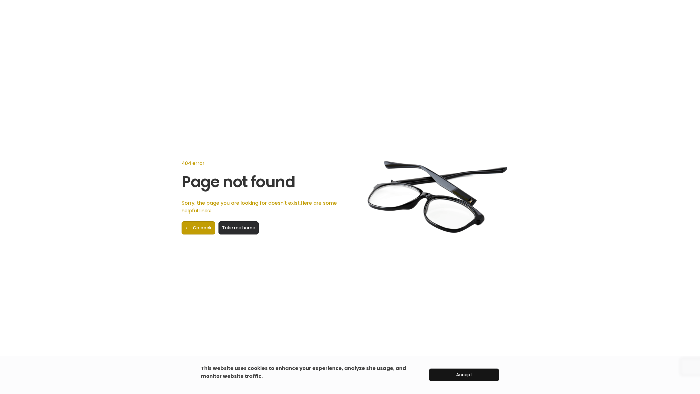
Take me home (238, 228)
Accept (464, 375)
